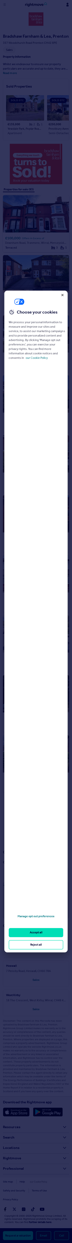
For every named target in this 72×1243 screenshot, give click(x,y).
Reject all (36, 944)
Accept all (36, 932)
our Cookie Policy (37, 358)
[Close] (63, 295)
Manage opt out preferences (36, 916)
